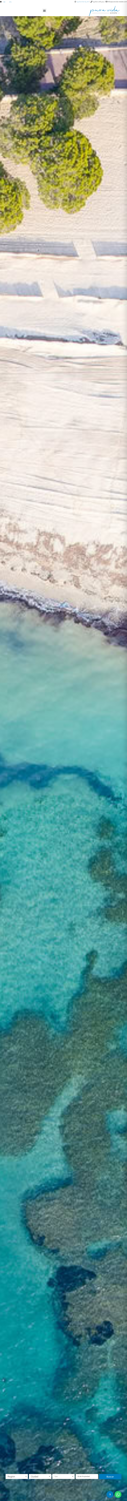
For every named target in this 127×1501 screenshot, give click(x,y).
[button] (44, 10)
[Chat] (110, 1494)
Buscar (110, 1476)
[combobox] (17, 1476)
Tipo (56, 1476)
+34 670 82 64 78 (82, 2)
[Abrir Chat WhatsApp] (118, 1494)
